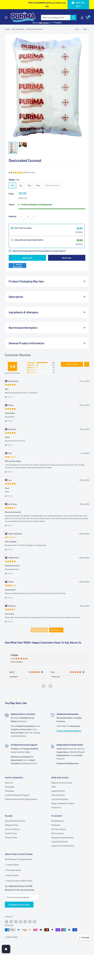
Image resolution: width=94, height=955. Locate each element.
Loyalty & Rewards (59, 852)
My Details (55, 835)
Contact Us (56, 818)
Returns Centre (58, 805)
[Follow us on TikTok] (25, 932)
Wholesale (9, 801)
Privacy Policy (11, 848)
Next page (55, 630)
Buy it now (66, 258)
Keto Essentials (18, 29)
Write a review (72, 364)
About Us (9, 793)
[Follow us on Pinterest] (16, 932)
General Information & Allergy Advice (21, 809)
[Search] (73, 17)
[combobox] (55, 17)
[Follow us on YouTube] (20, 932)
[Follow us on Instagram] (11, 932)
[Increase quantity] (34, 216)
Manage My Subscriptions (62, 848)
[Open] (6, 949)
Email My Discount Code (19, 915)
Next (85, 29)
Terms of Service (12, 839)
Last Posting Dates (59, 809)
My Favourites (57, 843)
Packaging (9, 797)
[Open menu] (6, 18)
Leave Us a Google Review (62, 856)
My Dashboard (57, 831)
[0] (87, 17)
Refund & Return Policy (15, 831)
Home (7, 29)
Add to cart (27, 258)
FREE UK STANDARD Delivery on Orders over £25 (47, 4)
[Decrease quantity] (21, 216)
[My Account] (82, 17)
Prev (77, 29)
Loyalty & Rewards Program (17, 805)
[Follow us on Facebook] (6, 932)
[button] (86, 364)
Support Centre (58, 801)
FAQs (53, 797)
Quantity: (13, 216)
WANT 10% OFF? (80, 4)
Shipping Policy (11, 835)
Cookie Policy (11, 843)
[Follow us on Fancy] (34, 932)
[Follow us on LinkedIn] (30, 932)
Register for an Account (61, 793)
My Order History (58, 839)
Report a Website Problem (62, 813)
